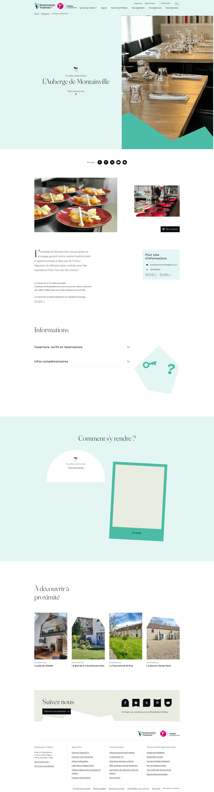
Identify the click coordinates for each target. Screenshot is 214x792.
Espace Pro (138, 3)
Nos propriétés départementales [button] (161, 747)
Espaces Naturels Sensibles (157, 774)
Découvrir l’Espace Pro (80, 753)
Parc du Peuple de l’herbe (156, 766)
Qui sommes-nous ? (42, 762)
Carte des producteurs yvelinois (121, 761)
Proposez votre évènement (82, 757)
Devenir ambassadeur (80, 761)
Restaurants (45, 14)
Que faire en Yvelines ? (88, 8)
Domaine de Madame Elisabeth (158, 761)
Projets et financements (81, 778)
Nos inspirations (138, 8)
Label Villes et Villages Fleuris (83, 766)
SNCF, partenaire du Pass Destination (123, 766)
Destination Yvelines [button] (43, 747)
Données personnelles (81, 788)
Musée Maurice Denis (155, 757)
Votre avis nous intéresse (44, 766)
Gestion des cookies (117, 788)
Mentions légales (99, 788)
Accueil (36, 14)
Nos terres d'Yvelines (119, 8)
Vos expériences (155, 8)
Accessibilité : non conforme (138, 788)
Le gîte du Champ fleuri (159, 666)
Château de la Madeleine (156, 753)
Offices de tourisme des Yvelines (122, 753)
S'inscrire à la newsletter (55, 711)
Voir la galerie (172, 229)
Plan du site (156, 788)
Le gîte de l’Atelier (43, 666)
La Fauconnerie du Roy (121, 666)
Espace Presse (150, 3)
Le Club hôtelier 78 (116, 757)
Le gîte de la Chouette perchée (88, 666)
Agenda (104, 8)
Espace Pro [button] (77, 747)
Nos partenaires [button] (116, 747)
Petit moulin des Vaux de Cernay (159, 770)
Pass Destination (173, 8)
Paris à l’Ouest (114, 778)
